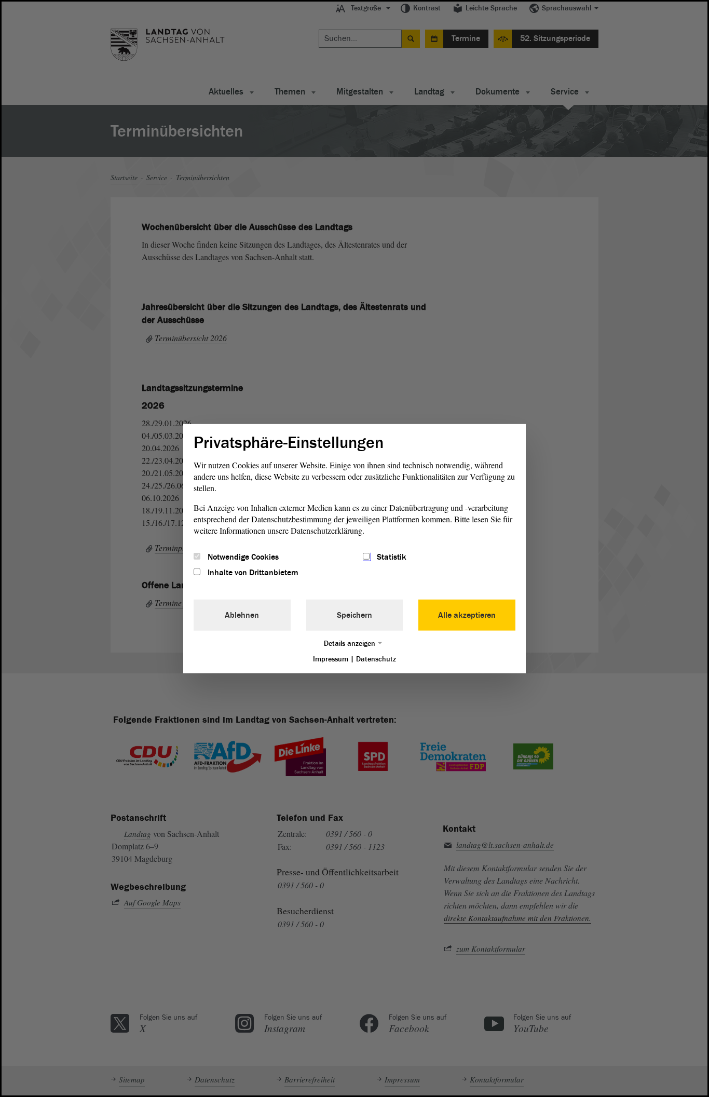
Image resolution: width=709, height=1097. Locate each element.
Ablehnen (242, 615)
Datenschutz (376, 659)
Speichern (354, 615)
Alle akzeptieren (467, 615)
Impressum (330, 659)
